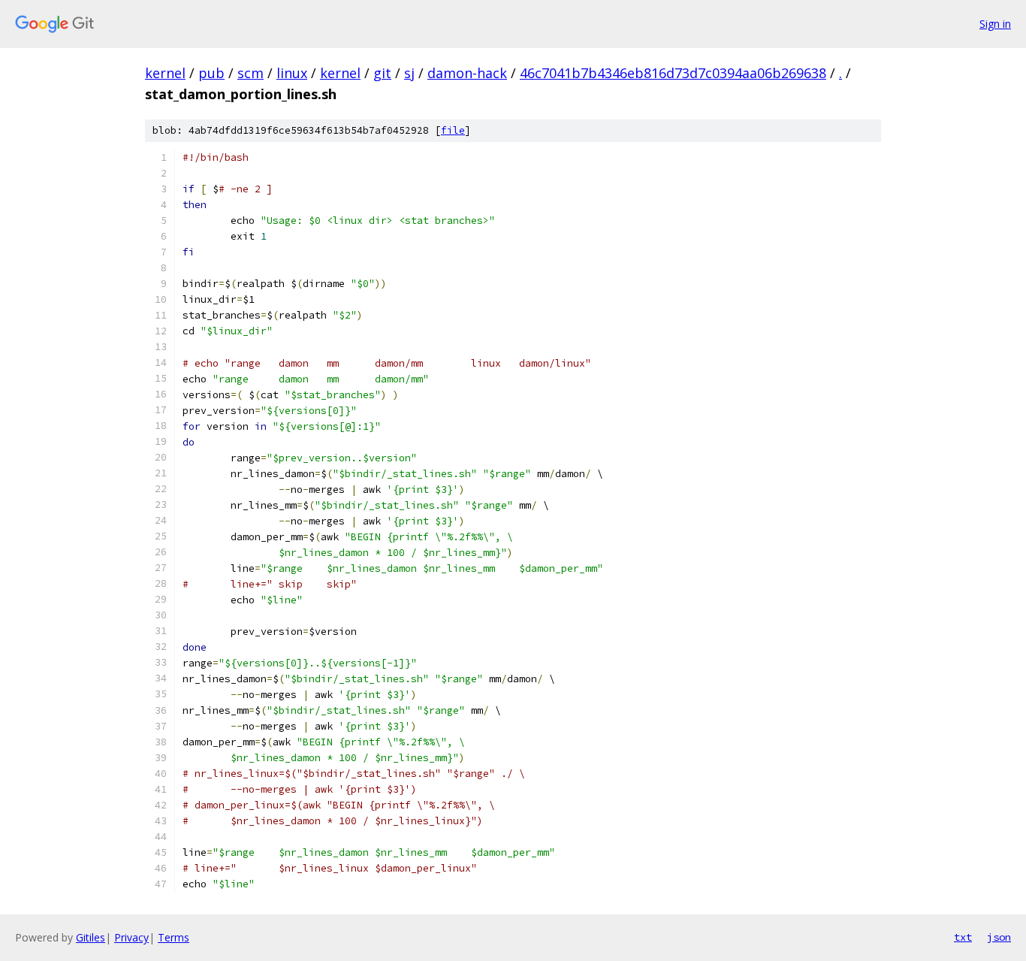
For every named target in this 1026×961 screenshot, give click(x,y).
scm (250, 73)
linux (291, 73)
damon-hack (467, 73)
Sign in (995, 24)
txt (963, 937)
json (999, 937)
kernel (165, 73)
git (382, 73)
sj (409, 73)
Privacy (131, 937)
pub (211, 73)
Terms (173, 937)
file (453, 130)
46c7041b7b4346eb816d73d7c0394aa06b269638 (673, 73)
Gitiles (90, 937)
